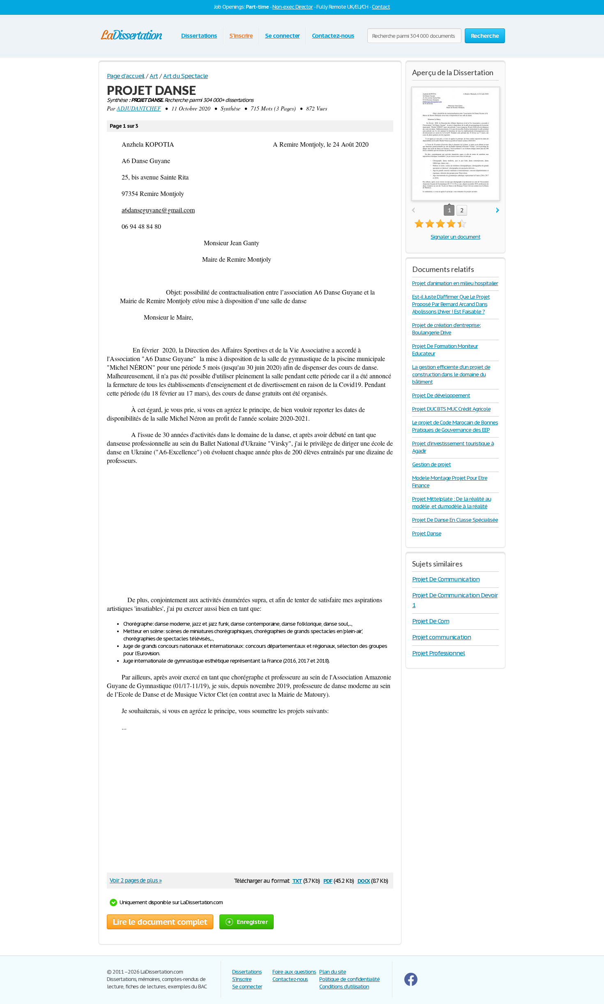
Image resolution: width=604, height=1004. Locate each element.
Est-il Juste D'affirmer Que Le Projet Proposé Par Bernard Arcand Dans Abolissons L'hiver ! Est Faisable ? (451, 304)
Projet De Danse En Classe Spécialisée (455, 519)
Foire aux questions (294, 971)
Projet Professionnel (438, 653)
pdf (327, 880)
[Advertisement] (250, 529)
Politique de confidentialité (349, 979)
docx (363, 880)
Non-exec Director (292, 6)
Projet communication (441, 637)
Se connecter (282, 35)
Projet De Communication (446, 579)
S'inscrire (241, 35)
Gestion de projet (431, 464)
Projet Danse (426, 533)
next (498, 210)
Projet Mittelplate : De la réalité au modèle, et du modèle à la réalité (451, 502)
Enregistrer (252, 922)
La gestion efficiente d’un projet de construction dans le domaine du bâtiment (451, 374)
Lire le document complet (160, 921)
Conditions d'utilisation (344, 986)
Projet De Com (430, 621)
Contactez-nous (333, 35)
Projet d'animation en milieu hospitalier (455, 283)
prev (413, 210)
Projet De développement (441, 395)
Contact (381, 6)
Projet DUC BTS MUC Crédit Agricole (451, 408)
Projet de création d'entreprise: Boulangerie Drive (446, 329)
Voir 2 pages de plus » (135, 880)
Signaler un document (455, 236)
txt (297, 880)
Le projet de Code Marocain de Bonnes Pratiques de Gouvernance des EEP (455, 426)
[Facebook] (410, 984)
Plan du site (332, 971)
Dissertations (199, 35)
